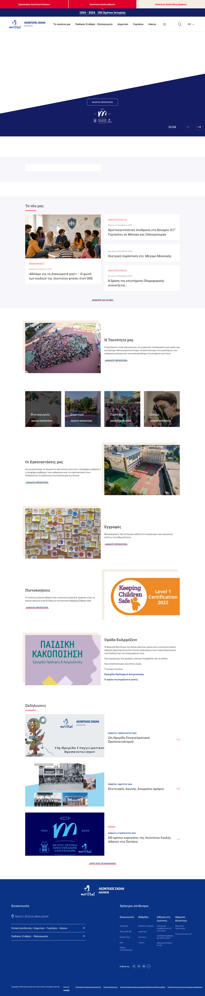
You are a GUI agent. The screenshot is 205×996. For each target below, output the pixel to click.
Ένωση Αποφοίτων (183, 934)
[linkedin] (144, 966)
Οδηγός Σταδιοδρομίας (126, 948)
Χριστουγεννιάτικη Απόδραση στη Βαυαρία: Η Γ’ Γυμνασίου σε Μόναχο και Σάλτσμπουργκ (142, 232)
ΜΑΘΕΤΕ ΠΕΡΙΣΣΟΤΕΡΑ (102, 102)
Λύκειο (152, 24)
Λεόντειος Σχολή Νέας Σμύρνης (171, 4)
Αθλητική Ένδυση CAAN (164, 944)
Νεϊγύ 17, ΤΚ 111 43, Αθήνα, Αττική (31, 916)
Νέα (121, 942)
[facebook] (134, 966)
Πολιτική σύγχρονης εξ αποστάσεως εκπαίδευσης (185, 987)
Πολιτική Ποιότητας (110, 987)
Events (111, 826)
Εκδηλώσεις (125, 937)
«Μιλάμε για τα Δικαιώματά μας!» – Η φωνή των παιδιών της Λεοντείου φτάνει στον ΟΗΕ (61, 276)
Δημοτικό (122, 24)
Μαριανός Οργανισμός (180, 927)
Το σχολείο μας (62, 24)
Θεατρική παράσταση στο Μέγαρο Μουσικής (140, 256)
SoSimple (124, 926)
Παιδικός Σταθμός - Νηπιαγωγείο (94, 24)
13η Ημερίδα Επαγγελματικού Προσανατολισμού (129, 739)
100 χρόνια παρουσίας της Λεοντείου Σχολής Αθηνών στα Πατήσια (139, 839)
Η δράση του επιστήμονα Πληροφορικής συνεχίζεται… (136, 283)
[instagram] (139, 966)
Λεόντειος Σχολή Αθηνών (102, 4)
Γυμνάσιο (138, 24)
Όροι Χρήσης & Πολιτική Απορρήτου (88, 987)
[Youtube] (149, 966)
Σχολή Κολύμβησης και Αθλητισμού (165, 937)
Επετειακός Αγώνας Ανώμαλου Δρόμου (136, 789)
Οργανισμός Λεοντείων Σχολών (34, 4)
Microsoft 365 (125, 931)
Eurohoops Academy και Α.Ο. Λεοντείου (164, 928)
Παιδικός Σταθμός (146, 926)
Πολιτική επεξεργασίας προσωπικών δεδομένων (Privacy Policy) (142, 987)
